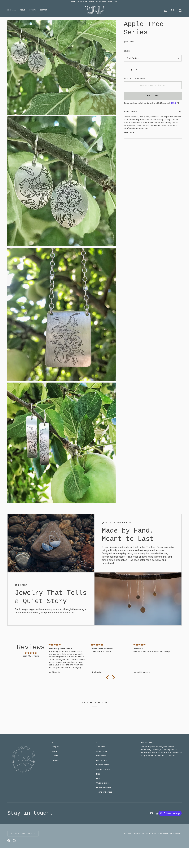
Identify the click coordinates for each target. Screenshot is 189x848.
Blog (98, 774)
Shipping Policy (103, 769)
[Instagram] (157, 813)
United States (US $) (22, 834)
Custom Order (102, 783)
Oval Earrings (133, 58)
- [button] (52, 742)
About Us (100, 746)
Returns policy (102, 764)
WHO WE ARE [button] (147, 742)
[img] (31, 653)
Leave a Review (103, 787)
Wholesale (101, 755)
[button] (12, 10)
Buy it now (153, 95)
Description (130, 111)
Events (55, 755)
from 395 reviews (31, 656)
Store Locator (102, 751)
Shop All (55, 746)
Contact (55, 760)
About (54, 751)
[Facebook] (151, 813)
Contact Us (101, 760)
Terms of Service (104, 792)
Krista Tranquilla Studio (138, 834)
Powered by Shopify (171, 834)
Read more (129, 132)
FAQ (98, 778)
